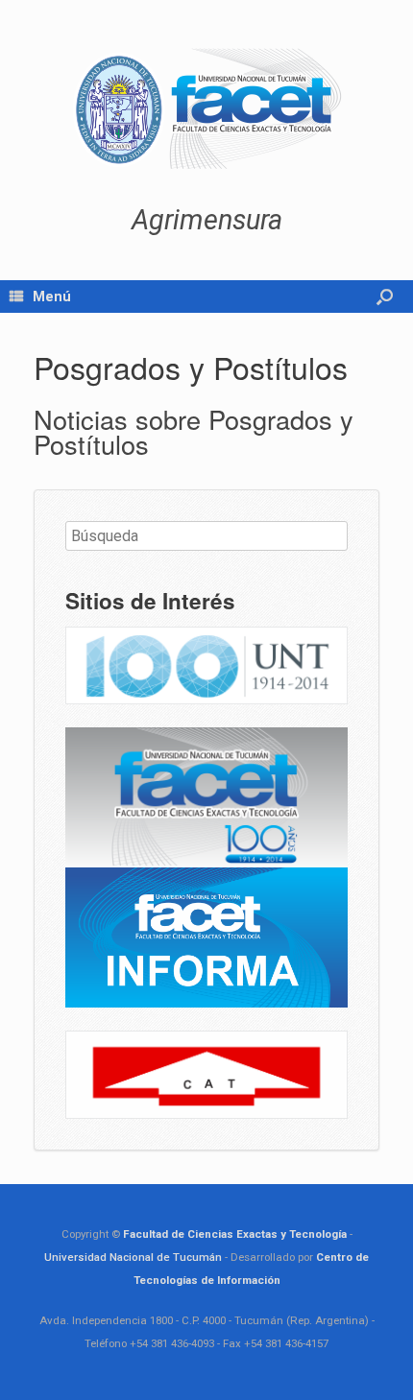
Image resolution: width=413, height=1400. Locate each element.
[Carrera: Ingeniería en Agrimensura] (206, 109)
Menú (52, 296)
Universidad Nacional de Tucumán (133, 1257)
